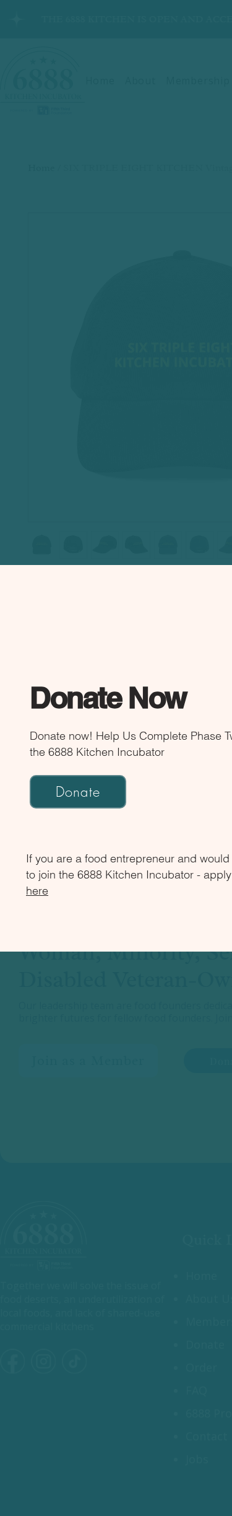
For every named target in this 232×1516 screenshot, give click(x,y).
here (37, 890)
